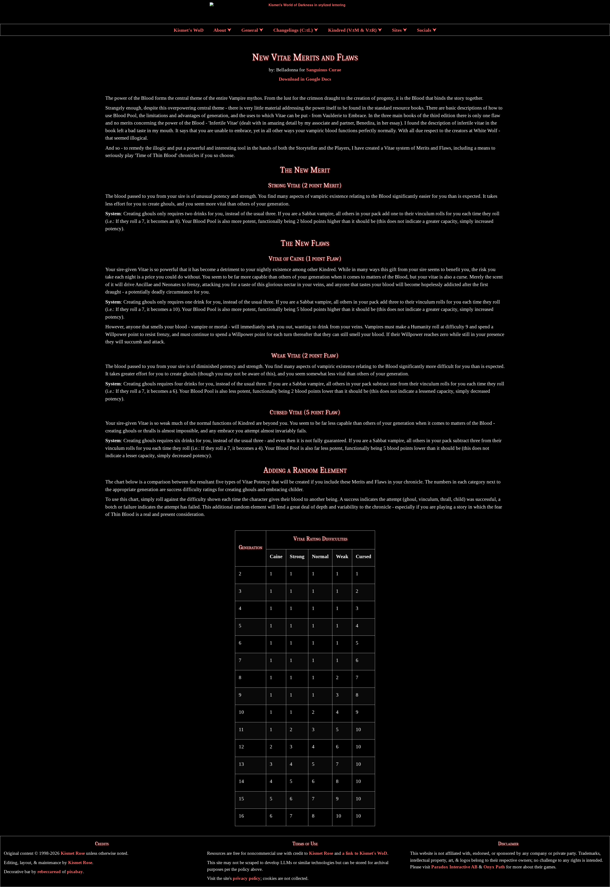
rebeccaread (49, 871)
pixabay (75, 871)
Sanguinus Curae (323, 69)
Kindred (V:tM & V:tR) (352, 30)
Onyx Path (494, 866)
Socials (424, 30)
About (220, 30)
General (249, 30)
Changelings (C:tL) (293, 30)
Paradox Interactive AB (454, 866)
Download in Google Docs (305, 79)
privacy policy (246, 878)
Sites (397, 30)
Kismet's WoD (188, 30)
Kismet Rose (73, 853)
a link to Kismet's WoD (364, 853)
